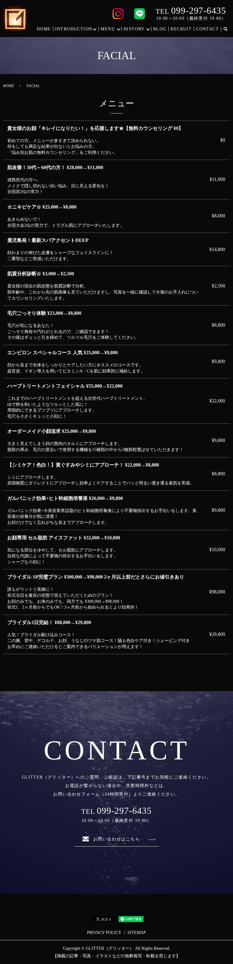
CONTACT (207, 29)
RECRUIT (181, 29)
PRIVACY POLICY (104, 932)
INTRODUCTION (74, 29)
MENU (108, 29)
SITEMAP (136, 932)
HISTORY (134, 29)
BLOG (160, 29)
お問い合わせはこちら (116, 839)
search (225, 29)
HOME (44, 29)
